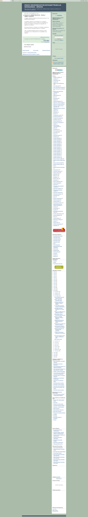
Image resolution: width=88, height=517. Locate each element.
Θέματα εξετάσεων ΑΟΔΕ (58, 158)
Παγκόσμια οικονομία (57, 192)
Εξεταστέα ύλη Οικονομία (58, 122)
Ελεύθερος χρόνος (57, 119)
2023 (55, 276)
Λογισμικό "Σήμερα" (60, 58)
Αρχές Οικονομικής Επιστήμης (59, 87)
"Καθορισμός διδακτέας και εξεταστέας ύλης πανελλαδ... (59, 329)
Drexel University (56, 408)
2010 (55, 355)
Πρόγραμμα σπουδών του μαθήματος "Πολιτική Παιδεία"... (58, 303)
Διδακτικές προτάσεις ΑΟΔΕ (58, 102)
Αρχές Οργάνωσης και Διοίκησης (59, 88)
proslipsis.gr (56, 254)
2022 (55, 277)
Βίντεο (55, 96)
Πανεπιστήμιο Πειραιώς (58, 453)
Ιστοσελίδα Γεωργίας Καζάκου (59, 384)
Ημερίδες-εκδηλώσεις (57, 157)
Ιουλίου (56, 342)
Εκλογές (55, 113)
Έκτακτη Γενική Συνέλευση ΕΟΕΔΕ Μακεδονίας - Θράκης (59, 321)
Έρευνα (55, 133)
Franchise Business (57, 251)
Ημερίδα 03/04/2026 (57, 138)
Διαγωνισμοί (56, 98)
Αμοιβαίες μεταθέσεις (57, 77)
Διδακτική (55, 110)
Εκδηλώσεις (56, 112)
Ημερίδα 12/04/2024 (57, 144)
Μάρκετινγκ (56, 175)
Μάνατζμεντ (56, 174)
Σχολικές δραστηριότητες (58, 213)
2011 (55, 354)
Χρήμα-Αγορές (56, 222)
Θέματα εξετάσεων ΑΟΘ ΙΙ (58, 164)
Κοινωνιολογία (56, 169)
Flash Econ (55, 402)
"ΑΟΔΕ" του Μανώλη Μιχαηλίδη (59, 371)
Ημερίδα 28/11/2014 (57, 154)
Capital (55, 262)
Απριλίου (56, 346)
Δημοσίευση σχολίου (27, 46)
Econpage (55, 415)
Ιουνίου (56, 343)
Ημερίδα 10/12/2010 (57, 139)
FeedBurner (61, 40)
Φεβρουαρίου (57, 349)
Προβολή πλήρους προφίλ (58, 63)
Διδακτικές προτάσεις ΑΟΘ (58, 104)
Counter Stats (54, 509)
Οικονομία (55, 184)
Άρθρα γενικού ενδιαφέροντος (59, 83)
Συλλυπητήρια (56, 208)
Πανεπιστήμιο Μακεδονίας (58, 447)
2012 (55, 352)
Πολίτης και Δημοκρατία (58, 198)
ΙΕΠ (54, 165)
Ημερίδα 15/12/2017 (57, 147)
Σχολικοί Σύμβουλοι (57, 215)
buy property (54, 511)
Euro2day (55, 260)
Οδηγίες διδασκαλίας (57, 181)
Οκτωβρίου (57, 294)
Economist (55, 253)
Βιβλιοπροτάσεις (56, 95)
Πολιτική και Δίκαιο (57, 199)
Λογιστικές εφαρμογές (57, 171)
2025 (55, 273)
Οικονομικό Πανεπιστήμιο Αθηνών (59, 451)
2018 (55, 283)
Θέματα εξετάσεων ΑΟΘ (58, 162)
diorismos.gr (56, 256)
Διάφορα (55, 99)
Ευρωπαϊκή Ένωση (57, 135)
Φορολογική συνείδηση (57, 219)
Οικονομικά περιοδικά (57, 188)
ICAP (54, 243)
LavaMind (55, 414)
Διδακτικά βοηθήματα (57, 101)
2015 (55, 287)
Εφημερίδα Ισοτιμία (57, 240)
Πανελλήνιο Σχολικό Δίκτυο (58, 442)
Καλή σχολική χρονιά (58, 339)
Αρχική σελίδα (35, 50)
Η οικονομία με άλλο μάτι (58, 263)
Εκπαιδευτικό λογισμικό (58, 118)
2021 (55, 279)
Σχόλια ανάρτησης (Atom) (31, 52)
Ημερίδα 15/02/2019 (57, 145)
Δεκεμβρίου (57, 291)
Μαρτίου (56, 348)
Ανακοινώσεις (56, 80)
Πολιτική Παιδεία (56, 201)
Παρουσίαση (56, 195)
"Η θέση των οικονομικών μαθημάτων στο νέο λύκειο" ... (59, 333)
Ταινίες (55, 216)
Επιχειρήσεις (56, 132)
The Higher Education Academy (59, 405)
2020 (55, 280)
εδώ (60, 26)
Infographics (56, 225)
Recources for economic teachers (59, 412)
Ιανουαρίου (57, 350)
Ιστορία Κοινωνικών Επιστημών (59, 167)
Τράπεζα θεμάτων (57, 218)
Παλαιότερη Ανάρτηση (46, 50)
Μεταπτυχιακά (56, 178)
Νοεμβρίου (57, 293)
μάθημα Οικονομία (57, 172)
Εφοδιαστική (56, 136)
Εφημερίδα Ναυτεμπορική (58, 236)
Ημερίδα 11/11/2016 (57, 142)
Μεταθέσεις (55, 177)
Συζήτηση (55, 206)
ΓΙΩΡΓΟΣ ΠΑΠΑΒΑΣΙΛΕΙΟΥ (59, 62)
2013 (55, 290)
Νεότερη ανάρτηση (26, 50)
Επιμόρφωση (56, 129)
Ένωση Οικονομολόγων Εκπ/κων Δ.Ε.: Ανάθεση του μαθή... (59, 336)
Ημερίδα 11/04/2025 (57, 141)
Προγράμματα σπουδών (58, 202)
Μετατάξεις (55, 180)
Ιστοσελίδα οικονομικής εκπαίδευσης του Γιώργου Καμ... (59, 309)
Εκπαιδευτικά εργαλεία (58, 115)
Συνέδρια (55, 209)
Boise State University (57, 411)
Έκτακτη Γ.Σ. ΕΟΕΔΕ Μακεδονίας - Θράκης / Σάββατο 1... (58, 317)
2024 (55, 274)
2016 (55, 286)
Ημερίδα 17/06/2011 (57, 148)
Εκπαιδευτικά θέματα (57, 116)
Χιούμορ (55, 221)
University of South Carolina (58, 404)
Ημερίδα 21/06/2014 (57, 151)
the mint (55, 419)
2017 (55, 284)
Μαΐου (56, 345)
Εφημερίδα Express (57, 237)
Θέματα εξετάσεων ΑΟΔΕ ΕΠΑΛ (59, 160)
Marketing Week (56, 250)
